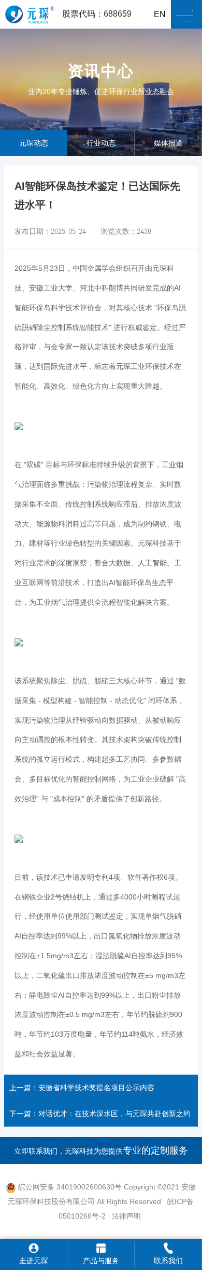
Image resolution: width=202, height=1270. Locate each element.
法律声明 (126, 1216)
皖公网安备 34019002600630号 (69, 1187)
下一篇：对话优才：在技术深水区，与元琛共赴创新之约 (100, 1113)
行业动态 (101, 143)
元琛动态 (33, 143)
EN (160, 14)
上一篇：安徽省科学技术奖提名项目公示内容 (81, 1087)
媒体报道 (168, 143)
